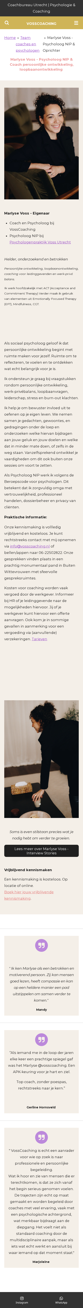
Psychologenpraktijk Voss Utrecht (40, 242)
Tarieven (39, 639)
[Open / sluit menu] (76, 23)
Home (10, 38)
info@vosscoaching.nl (30, 546)
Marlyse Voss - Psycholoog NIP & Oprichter (59, 44)
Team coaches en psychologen (28, 44)
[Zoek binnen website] (6, 23)
